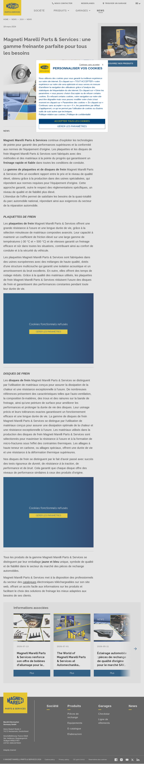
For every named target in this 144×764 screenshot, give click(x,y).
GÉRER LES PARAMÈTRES (72, 126)
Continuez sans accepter (89, 65)
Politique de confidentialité (79, 114)
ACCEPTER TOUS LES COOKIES (72, 121)
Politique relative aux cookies (52, 114)
